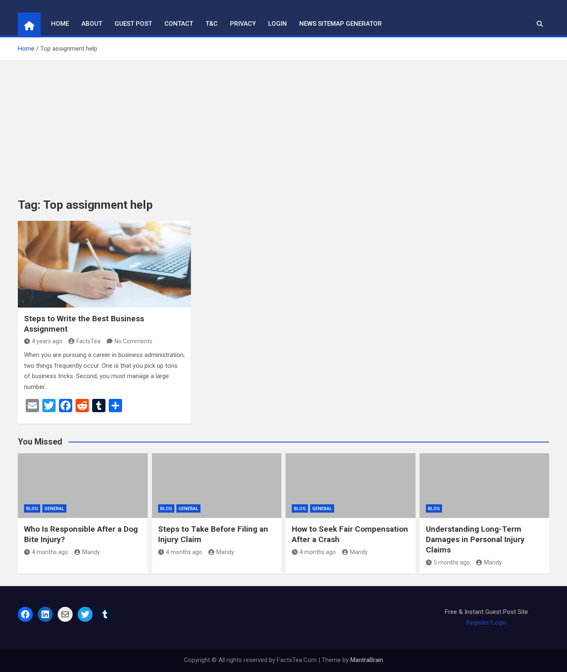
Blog (32, 508)
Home (60, 23)
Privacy (243, 23)
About (91, 23)
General (54, 508)
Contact (178, 23)
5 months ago (452, 562)
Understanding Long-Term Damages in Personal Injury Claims (475, 539)
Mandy (91, 552)
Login (277, 23)
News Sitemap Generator (340, 23)
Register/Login (486, 622)
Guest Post (133, 23)
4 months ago (50, 552)
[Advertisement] (283, 123)
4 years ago (47, 341)
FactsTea (88, 341)
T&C (211, 23)
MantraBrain (366, 660)
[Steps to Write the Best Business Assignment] (104, 264)
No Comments (133, 341)
